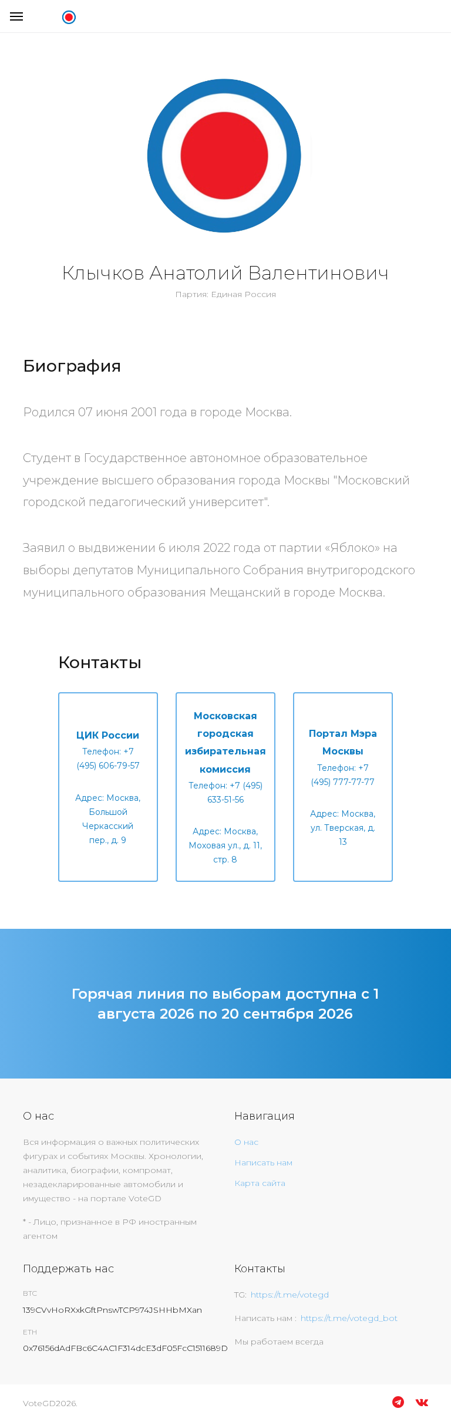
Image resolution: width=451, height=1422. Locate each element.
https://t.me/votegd (290, 1294)
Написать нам (263, 1162)
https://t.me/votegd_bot (349, 1318)
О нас (246, 1142)
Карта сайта (259, 1183)
